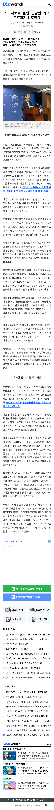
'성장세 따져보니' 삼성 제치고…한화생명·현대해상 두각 (29, 730)
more (49, 744)
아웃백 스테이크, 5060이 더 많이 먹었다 (23, 667)
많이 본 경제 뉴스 (10, 686)
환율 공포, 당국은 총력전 (14, 749)
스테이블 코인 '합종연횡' (14, 764)
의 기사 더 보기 (13, 541)
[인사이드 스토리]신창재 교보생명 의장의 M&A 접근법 (28, 715)
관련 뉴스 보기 (8, 547)
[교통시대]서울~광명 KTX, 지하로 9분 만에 (24, 663)
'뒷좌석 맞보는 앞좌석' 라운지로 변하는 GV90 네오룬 (28, 672)
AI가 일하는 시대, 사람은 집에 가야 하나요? (24, 696)
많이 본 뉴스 (9, 628)
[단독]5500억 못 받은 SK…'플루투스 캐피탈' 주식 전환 (29, 658)
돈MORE (7, 779)
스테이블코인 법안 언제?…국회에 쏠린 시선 (35, 767)
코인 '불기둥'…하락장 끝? (17, 643)
